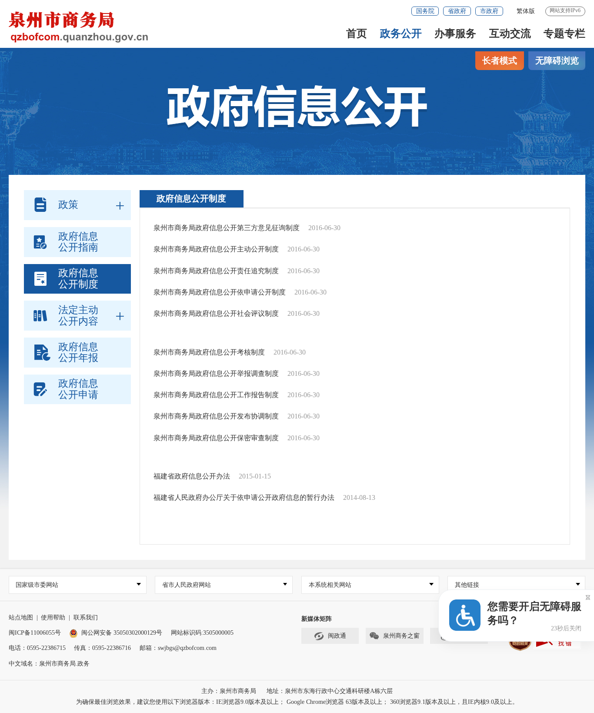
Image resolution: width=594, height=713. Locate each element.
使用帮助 (53, 617)
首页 (356, 33)
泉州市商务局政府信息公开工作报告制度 (216, 394)
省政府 (457, 11)
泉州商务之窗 (401, 636)
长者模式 (499, 60)
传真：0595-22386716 (102, 648)
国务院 (425, 11)
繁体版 (526, 11)
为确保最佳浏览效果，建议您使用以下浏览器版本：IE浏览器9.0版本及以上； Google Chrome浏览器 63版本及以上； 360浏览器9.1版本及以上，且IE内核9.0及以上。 (297, 702)
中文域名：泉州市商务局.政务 (49, 663)
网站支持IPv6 (565, 10)
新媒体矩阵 (316, 619)
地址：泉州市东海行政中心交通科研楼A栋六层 (330, 691)
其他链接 (467, 585)
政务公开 (401, 33)
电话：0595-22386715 (37, 648)
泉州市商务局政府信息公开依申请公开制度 (220, 292)
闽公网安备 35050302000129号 (121, 632)
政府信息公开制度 (191, 198)
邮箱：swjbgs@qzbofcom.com (178, 648)
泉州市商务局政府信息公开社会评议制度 (216, 313)
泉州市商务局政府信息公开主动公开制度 (216, 249)
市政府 (489, 11)
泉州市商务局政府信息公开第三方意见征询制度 (227, 227)
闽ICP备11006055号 (35, 632)
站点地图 (21, 617)
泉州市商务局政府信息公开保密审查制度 (216, 438)
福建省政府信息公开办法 (192, 476)
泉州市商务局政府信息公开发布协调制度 (216, 416)
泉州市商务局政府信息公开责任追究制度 (216, 270)
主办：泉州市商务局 (228, 691)
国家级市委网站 (37, 585)
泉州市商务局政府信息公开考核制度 (209, 352)
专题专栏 (564, 33)
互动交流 (510, 33)
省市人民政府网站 (186, 585)
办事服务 (455, 33)
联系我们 (85, 617)
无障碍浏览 (557, 60)
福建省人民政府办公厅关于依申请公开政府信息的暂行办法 (244, 497)
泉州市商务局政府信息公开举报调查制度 (216, 373)
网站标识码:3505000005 (202, 632)
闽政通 (337, 636)
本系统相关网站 (330, 585)
